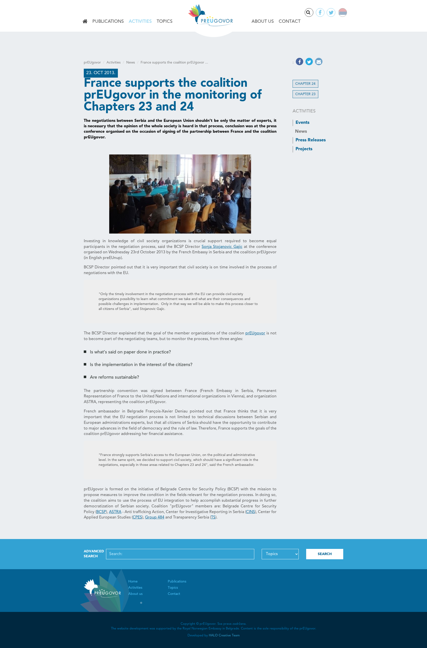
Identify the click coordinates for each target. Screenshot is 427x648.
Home (85, 22)
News (130, 62)
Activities (140, 21)
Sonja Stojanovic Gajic (222, 247)
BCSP (101, 512)
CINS (250, 512)
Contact (289, 21)
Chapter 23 (305, 94)
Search (325, 554)
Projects (304, 149)
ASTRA (115, 512)
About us (263, 21)
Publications (108, 21)
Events (302, 122)
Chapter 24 (305, 84)
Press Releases (311, 140)
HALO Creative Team (224, 635)
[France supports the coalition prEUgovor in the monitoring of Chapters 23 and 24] (180, 194)
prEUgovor (92, 62)
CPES (137, 517)
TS (213, 517)
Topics (164, 21)
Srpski (346, 13)
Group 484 (154, 517)
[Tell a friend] (318, 62)
